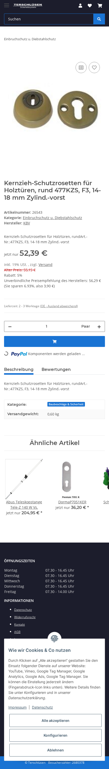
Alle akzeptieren (55, 720)
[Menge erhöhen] (99, 326)
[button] (80, 6)
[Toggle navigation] (6, 3)
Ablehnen (55, 750)
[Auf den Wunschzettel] (94, 67)
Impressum (17, 707)
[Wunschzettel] (90, 6)
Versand (45, 264)
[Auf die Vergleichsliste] (81, 67)
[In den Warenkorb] (8, 55)
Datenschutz (42, 707)
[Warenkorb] (100, 6)
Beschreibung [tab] (18, 369)
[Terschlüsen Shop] (27, 5)
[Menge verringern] (9, 326)
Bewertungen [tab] (56, 369)
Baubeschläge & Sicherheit (66, 404)
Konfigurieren (55, 735)
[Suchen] (99, 19)
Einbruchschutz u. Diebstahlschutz (52, 217)
